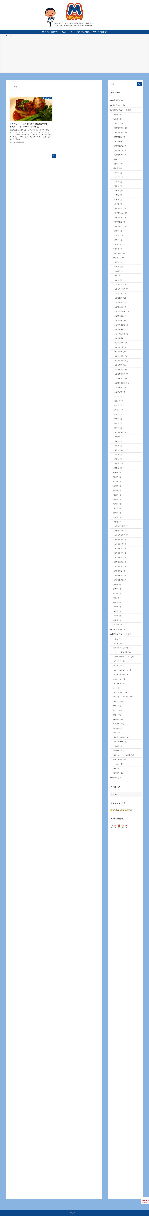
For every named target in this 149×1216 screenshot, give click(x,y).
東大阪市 (118, 410)
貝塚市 (118, 454)
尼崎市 (118, 191)
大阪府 (118, 258)
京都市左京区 (120, 146)
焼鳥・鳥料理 (120, 759)
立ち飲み (118, 764)
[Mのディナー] (74, 11)
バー (116, 688)
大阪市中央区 (121, 284)
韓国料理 (118, 773)
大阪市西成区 (120, 370)
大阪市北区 (120, 298)
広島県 (117, 499)
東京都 (117, 522)
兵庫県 (117, 168)
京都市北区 (119, 137)
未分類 (116, 778)
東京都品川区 (120, 544)
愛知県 (117, 513)
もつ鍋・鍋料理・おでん (123, 657)
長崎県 (117, 607)
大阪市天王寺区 (121, 311)
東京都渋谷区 (120, 566)
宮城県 (117, 477)
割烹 (117, 715)
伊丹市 (118, 173)
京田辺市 (118, 123)
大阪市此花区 (120, 338)
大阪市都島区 (120, 378)
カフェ (117, 666)
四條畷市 (118, 271)
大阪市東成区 (120, 329)
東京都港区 (119, 571)
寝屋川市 (118, 401)
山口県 (117, 481)
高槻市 (118, 463)
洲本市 (118, 204)
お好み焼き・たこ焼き (122, 648)
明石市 (118, 199)
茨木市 (118, 446)
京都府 (117, 119)
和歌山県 (117, 249)
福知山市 (118, 159)
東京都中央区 (120, 531)
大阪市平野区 (120, 316)
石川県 (117, 593)
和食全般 (118, 724)
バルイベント (118, 105)
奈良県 (117, 472)
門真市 (118, 459)
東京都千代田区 (121, 535)
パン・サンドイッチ (121, 692)
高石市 (118, 468)
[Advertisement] (74, 54)
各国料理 (118, 719)
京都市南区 (119, 141)
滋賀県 (117, 584)
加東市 (118, 182)
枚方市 (118, 419)
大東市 (118, 280)
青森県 (117, 611)
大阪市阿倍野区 (121, 383)
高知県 (117, 616)
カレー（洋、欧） (120, 674)
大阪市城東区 (120, 302)
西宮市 (118, 235)
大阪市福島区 (121, 361)
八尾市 (118, 262)
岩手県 (117, 495)
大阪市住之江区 (121, 289)
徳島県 (117, 504)
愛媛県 (117, 508)
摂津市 (118, 405)
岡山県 (117, 490)
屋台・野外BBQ (120, 742)
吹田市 (118, 267)
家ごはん (117, 728)
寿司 (116, 733)
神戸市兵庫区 (120, 213)
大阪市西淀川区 (121, 374)
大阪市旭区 (120, 320)
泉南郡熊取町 (120, 432)
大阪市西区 (120, 365)
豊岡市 (118, 240)
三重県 (117, 114)
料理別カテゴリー (121, 634)
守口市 (118, 396)
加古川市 (118, 177)
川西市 (118, 195)
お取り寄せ (117, 100)
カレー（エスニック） (122, 670)
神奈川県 (117, 598)
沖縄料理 (117, 746)
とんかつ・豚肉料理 (122, 652)
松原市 (118, 414)
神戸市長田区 (120, 226)
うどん (117, 639)
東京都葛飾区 (120, 575)
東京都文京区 (120, 548)
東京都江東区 (120, 562)
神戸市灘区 (119, 222)
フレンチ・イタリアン (123, 697)
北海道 (117, 244)
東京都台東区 (120, 540)
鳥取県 (117, 620)
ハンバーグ (118, 683)
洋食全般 (118, 750)
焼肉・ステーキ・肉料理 (123, 755)
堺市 (117, 275)
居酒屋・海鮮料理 (121, 737)
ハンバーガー (119, 679)
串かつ (117, 710)
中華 (117, 706)
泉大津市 (118, 437)
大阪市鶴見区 (120, 387)
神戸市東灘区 (120, 217)
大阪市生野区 (120, 356)
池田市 (118, 428)
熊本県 (117, 589)
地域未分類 (119, 253)
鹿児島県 (117, 624)
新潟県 (117, 517)
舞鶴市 (118, 164)
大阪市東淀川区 (121, 334)
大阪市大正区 (120, 307)
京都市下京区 (120, 128)
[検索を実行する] (139, 84)
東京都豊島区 (120, 580)
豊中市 (118, 450)
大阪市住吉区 (120, 293)
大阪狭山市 (119, 392)
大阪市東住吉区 (121, 325)
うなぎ (117, 643)
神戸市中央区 (120, 208)
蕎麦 (116, 768)
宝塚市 (118, 186)
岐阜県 (117, 486)
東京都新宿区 (120, 553)
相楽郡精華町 (120, 155)
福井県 (117, 602)
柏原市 (118, 423)
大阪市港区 (120, 352)
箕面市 (118, 441)
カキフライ (119, 661)
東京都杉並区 (120, 557)
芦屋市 (118, 231)
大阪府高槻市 (118, 629)
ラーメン (118, 701)
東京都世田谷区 (121, 526)
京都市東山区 (120, 150)
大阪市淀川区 (120, 347)
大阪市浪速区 (120, 343)
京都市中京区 (120, 132)
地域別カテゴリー (121, 110)
